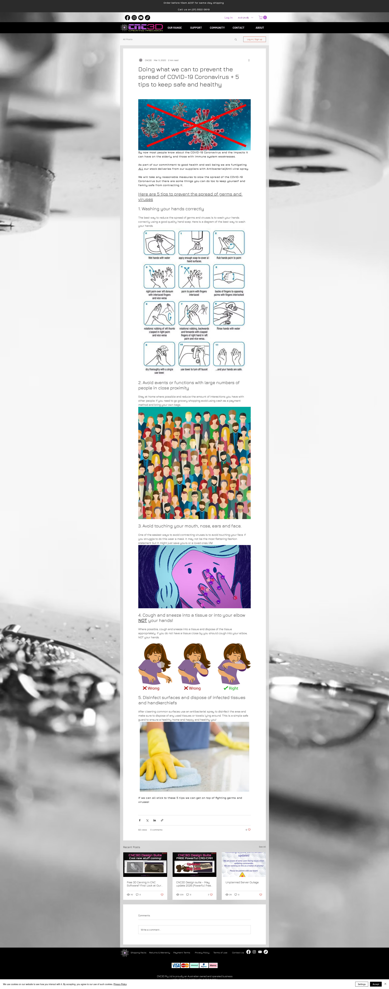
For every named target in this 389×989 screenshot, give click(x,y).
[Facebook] (127, 17)
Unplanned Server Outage (242, 882)
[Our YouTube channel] (260, 952)
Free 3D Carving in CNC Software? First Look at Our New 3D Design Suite (144, 884)
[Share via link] (162, 820)
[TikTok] (147, 17)
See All (262, 846)
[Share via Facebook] (139, 820)
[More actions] (249, 60)
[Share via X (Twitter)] (147, 820)
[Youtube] (140, 17)
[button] (245, 17)
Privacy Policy (120, 984)
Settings (362, 984)
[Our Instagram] (254, 952)
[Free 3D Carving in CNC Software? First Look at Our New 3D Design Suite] (145, 864)
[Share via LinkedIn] (154, 820)
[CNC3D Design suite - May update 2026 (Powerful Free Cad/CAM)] (195, 864)
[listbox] (245, 17)
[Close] (385, 984)
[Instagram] (134, 17)
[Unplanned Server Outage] (244, 864)
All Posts (128, 39)
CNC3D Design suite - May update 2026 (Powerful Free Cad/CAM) (193, 884)
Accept (376, 984)
